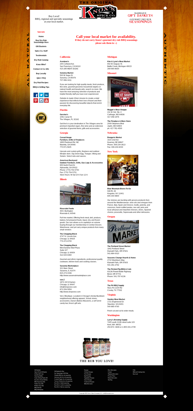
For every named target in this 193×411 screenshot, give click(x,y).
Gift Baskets (41, 46)
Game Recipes (88, 380)
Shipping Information (113, 374)
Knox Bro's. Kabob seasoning (61, 383)
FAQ (134, 370)
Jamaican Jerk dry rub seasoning (62, 377)
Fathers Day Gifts (38, 383)
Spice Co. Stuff (41, 51)
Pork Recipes (87, 374)
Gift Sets (65, 373)
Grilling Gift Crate (38, 374)
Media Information (112, 378)
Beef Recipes (87, 376)
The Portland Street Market (118, 246)
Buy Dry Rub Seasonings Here (41, 41)
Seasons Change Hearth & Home (121, 258)
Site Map (110, 380)
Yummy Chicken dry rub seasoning (63, 381)
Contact (110, 372)
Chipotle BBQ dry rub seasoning (62, 375)
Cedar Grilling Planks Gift (40, 378)
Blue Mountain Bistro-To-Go (119, 189)
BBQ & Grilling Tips (41, 87)
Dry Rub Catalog (41, 60)
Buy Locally (41, 73)
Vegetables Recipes (89, 378)
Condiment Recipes (89, 382)
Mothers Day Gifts (39, 385)
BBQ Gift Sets (37, 387)
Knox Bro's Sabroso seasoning (62, 387)
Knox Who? (41, 64)
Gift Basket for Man (59, 371)
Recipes (86, 370)
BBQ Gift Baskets (38, 389)
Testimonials (41, 55)
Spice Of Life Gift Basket (40, 372)
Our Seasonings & (58, 373)
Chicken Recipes (88, 372)
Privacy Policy (111, 376)
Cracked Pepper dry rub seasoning (63, 379)
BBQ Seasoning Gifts (39, 382)
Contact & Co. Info (41, 69)
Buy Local (135, 374)
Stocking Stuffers (38, 376)
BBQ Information (88, 383)
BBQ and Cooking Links (139, 372)
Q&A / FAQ (41, 78)
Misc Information (112, 370)
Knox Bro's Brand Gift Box (41, 380)
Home (41, 36)
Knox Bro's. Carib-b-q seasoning (62, 385)
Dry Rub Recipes (41, 83)
